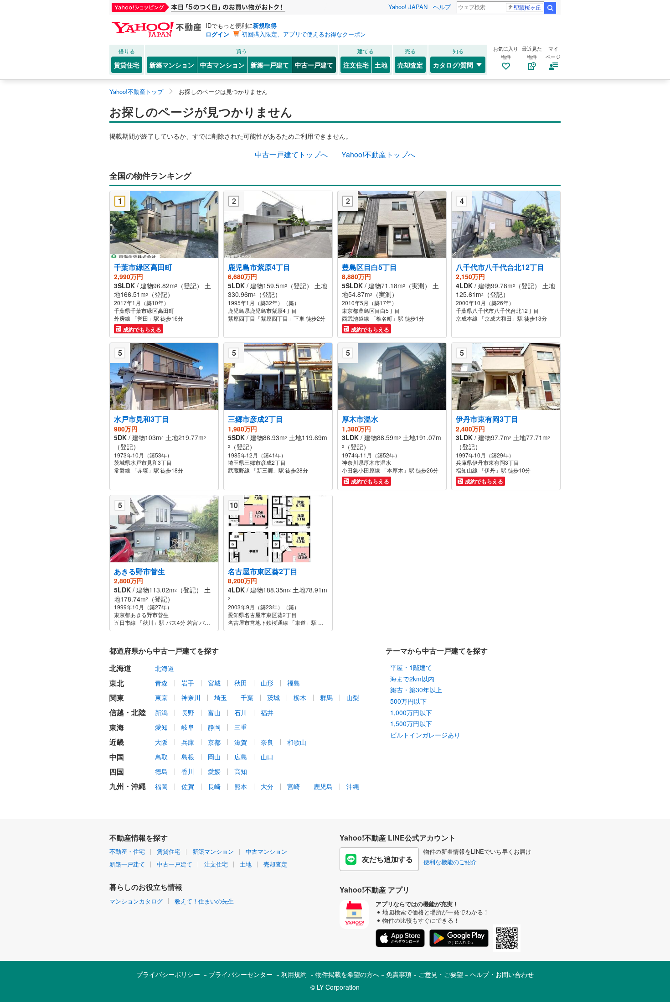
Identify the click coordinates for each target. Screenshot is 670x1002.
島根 (187, 756)
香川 (187, 771)
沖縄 (352, 786)
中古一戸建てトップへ (291, 154)
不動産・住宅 (127, 851)
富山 (214, 712)
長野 (187, 712)
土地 (381, 64)
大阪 (161, 742)
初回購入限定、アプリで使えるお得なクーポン (304, 34)
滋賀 (240, 742)
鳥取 (161, 756)
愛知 (161, 727)
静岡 (214, 727)
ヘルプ (442, 6)
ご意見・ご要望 (440, 974)
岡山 (214, 756)
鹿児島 (323, 786)
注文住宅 (356, 64)
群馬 (326, 697)
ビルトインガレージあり (425, 734)
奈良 (267, 742)
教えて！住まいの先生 (204, 901)
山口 (267, 756)
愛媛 (214, 771)
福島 (293, 682)
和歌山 (296, 742)
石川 (240, 712)
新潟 (161, 712)
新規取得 (265, 25)
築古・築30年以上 (416, 689)
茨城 (273, 697)
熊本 (240, 786)
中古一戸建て (314, 64)
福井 (267, 712)
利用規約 (294, 974)
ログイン (217, 34)
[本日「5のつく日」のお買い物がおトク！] (218, 7)
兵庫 (187, 742)
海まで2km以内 (412, 678)
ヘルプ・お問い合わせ (502, 974)
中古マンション (222, 64)
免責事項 (399, 974)
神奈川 (191, 697)
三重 (240, 727)
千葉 (247, 697)
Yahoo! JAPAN (408, 6)
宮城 (214, 682)
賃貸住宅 (126, 64)
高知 (240, 771)
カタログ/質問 (453, 64)
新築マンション (171, 64)
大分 (267, 786)
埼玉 (220, 697)
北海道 (164, 668)
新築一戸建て (270, 64)
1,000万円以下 (411, 712)
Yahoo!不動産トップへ (378, 154)
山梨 (352, 697)
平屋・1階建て (411, 667)
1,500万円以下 (411, 723)
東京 (161, 697)
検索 (550, 8)
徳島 (161, 771)
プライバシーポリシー (168, 974)
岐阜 (187, 727)
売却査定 (410, 64)
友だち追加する (387, 859)
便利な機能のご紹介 (450, 861)
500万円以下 (408, 701)
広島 (240, 756)
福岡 (161, 786)
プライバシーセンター (241, 974)
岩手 (187, 682)
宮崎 (293, 786)
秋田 (240, 682)
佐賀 (187, 786)
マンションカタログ (136, 901)
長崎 (214, 786)
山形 (267, 682)
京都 (214, 742)
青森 (161, 682)
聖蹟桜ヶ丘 (527, 7)
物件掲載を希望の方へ (347, 974)
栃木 (300, 697)
